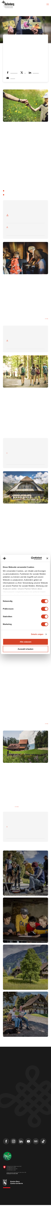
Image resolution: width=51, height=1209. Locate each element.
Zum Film (8, 810)
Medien (6, 1120)
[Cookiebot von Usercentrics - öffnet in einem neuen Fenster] (31, 558)
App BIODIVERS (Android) (17, 195)
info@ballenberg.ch (11, 1077)
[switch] (44, 609)
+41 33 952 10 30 (10, 1074)
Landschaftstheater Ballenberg (16, 1129)
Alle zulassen (25, 642)
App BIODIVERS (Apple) (16, 191)
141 (9, 805)
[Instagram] (13, 1145)
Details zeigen (37, 634)
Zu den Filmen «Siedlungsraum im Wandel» (22, 727)
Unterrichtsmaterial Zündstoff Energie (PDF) (20, 322)
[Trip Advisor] (36, 1145)
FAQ (4, 1125)
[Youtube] (28, 1145)
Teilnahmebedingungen (27, 1199)
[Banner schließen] (47, 558)
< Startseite (10, 39)
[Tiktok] (43, 1145)
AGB (14, 1199)
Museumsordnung (8, 1201)
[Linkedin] (21, 1145)
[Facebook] (6, 1145)
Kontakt (6, 1111)
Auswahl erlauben (25, 649)
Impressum (6, 1199)
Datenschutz (41, 1199)
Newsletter (8, 1116)
